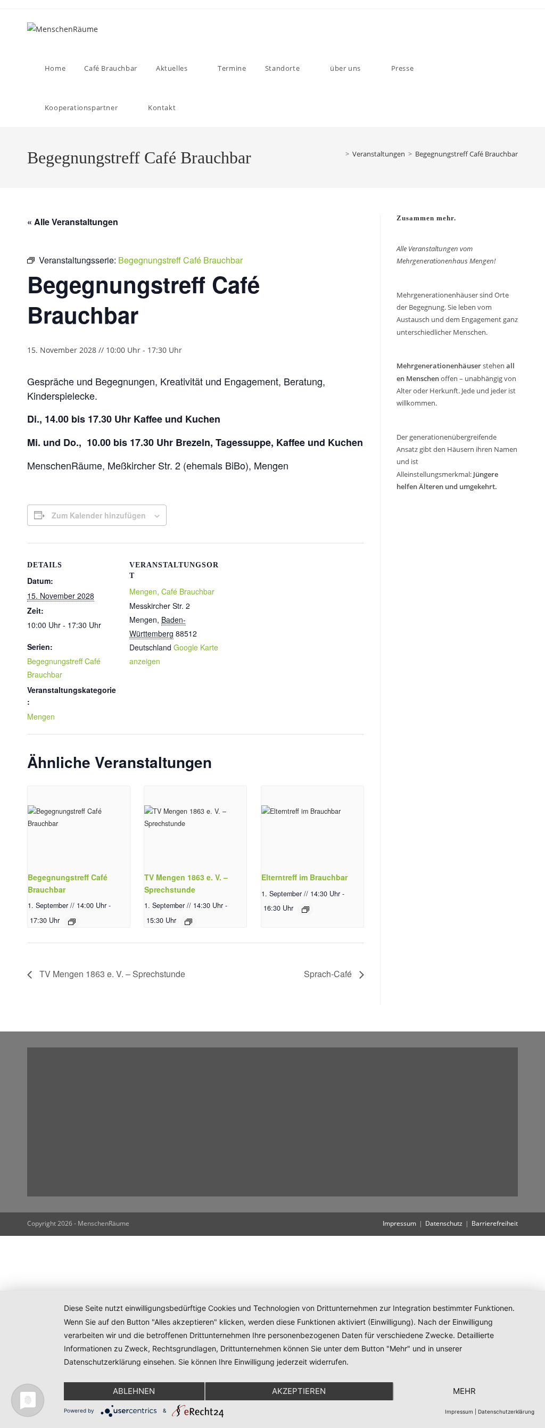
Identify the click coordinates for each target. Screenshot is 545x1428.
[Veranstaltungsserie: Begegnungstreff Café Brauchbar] (72, 922)
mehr (464, 1391)
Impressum (399, 1223)
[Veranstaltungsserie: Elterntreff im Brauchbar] (305, 909)
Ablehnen (134, 1391)
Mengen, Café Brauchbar (171, 591)
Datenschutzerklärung (506, 1411)
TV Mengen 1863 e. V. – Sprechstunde (111, 974)
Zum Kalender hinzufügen (99, 515)
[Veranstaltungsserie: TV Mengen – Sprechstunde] (188, 922)
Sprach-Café (329, 974)
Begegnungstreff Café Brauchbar (466, 154)
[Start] (337, 154)
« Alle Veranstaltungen (72, 222)
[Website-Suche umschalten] (193, 107)
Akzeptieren (299, 1391)
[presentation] (79, 824)
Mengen (41, 716)
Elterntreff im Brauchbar (304, 877)
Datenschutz (444, 1223)
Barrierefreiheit (495, 1223)
